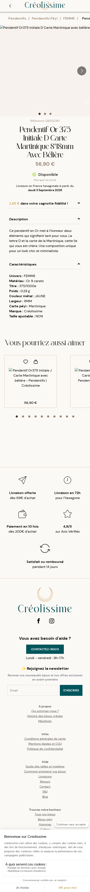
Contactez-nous (45, 649)
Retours (45, 781)
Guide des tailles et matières (45, 766)
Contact (45, 786)
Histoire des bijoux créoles (45, 716)
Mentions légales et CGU (45, 744)
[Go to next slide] (81, 70)
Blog (45, 797)
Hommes (45, 824)
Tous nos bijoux (45, 814)
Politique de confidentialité (45, 749)
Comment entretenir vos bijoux (45, 771)
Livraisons (45, 776)
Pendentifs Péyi (45, 18)
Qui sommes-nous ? (45, 711)
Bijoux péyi (45, 819)
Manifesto (45, 721)
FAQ (45, 791)
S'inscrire (71, 690)
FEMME (69, 18)
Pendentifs (17, 18)
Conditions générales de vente (45, 739)
